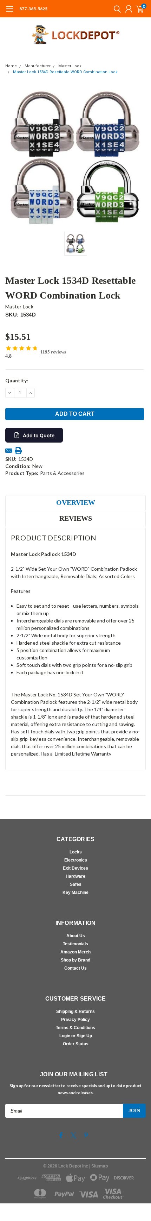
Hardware (75, 876)
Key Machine (75, 892)
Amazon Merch (75, 952)
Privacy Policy (75, 1019)
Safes (75, 884)
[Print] (18, 450)
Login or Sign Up (75, 1035)
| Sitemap (98, 1166)
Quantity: (16, 380)
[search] (116, 9)
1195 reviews (53, 352)
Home (11, 66)
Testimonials (75, 943)
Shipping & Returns (75, 1011)
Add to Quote (38, 435)
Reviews (75, 518)
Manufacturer (38, 66)
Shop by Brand (75, 960)
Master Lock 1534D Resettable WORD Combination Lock (65, 72)
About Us (75, 935)
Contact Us (75, 968)
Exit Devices (75, 868)
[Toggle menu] (9, 12)
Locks (76, 852)
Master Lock (69, 66)
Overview (75, 502)
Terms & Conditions (75, 1027)
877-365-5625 (33, 8)
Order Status (75, 1043)
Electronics (75, 860)
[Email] (8, 450)
